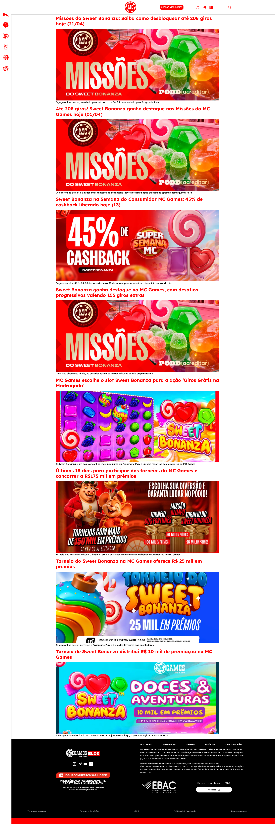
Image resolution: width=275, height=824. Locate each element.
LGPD (136, 811)
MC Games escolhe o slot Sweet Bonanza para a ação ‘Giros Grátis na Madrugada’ (137, 382)
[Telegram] (204, 7)
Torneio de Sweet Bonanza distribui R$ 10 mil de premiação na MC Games (134, 654)
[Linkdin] (211, 7)
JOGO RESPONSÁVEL (234, 744)
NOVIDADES (146, 744)
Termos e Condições (89, 811)
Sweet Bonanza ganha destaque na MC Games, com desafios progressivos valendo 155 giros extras (127, 292)
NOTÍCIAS (210, 744)
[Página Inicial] (130, 7)
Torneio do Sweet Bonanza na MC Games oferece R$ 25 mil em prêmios (129, 563)
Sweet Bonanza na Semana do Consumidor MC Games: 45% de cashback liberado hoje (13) (129, 201)
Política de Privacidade (185, 811)
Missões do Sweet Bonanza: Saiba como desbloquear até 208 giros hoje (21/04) (134, 21)
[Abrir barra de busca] (229, 7)
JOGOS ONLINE (168, 744)
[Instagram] (198, 7)
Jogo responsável (239, 811)
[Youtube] (86, 764)
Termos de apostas (37, 811)
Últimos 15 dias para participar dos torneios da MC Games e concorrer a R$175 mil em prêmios (126, 473)
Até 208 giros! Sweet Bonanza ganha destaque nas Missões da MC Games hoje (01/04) (133, 111)
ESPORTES (190, 744)
